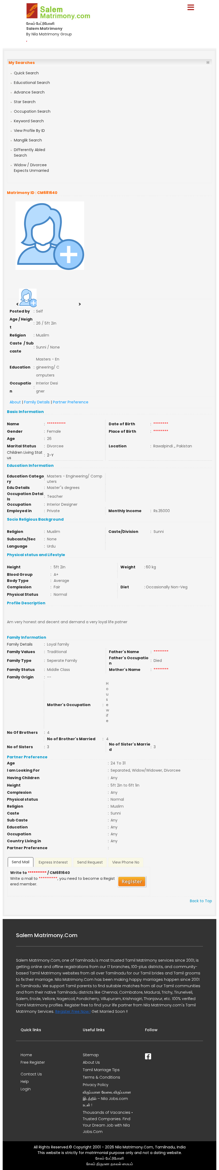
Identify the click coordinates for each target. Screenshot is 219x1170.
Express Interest (53, 862)
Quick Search (26, 73)
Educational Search (32, 82)
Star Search (25, 101)
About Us (91, 1062)
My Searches (22, 62)
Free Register (33, 1062)
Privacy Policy (95, 1084)
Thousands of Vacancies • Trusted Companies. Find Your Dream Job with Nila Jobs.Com (108, 1122)
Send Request (90, 862)
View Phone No (125, 862)
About (15, 402)
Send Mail (20, 862)
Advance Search (29, 92)
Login (26, 1089)
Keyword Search (29, 121)
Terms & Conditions (101, 1077)
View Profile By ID (29, 130)
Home (26, 1055)
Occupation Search (32, 111)
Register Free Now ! (73, 1011)
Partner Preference (70, 402)
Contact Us (31, 1074)
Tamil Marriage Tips (101, 1069)
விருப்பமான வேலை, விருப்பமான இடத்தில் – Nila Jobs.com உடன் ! (107, 1099)
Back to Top (201, 901)
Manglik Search (28, 140)
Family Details (37, 402)
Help (25, 1081)
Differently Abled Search (29, 152)
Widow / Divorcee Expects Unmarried (31, 167)
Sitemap (91, 1055)
